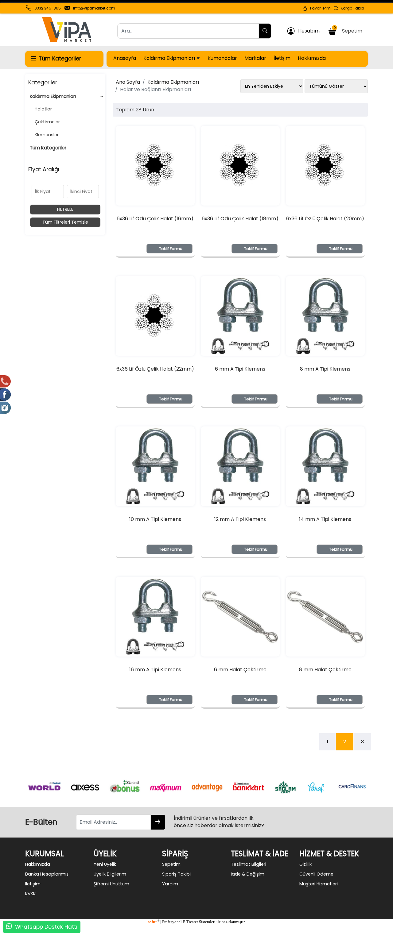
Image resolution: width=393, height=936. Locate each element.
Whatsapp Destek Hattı (46, 926)
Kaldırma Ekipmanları (169, 58)
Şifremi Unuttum (111, 884)
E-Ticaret (190, 922)
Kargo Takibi (351, 8)
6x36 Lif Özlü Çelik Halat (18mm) (240, 218)
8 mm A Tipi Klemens (325, 368)
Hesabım (307, 30)
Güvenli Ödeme (316, 874)
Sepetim (349, 29)
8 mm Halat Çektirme (325, 669)
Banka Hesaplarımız (46, 874)
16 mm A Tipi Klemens (155, 669)
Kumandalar (222, 58)
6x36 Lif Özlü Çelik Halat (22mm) (155, 368)
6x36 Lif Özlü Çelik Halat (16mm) (155, 218)
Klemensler (44, 135)
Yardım (170, 884)
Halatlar (41, 109)
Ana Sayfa (128, 82)
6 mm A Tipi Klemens (240, 368)
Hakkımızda (312, 58)
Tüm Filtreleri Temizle (65, 222)
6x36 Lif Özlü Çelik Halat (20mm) (325, 218)
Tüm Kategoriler (48, 147)
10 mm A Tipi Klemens (155, 519)
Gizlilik (305, 864)
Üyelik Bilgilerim (110, 874)
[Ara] (265, 31)
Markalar (255, 58)
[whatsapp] (9, 926)
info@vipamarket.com (94, 8)
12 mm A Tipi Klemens (240, 519)
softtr (153, 922)
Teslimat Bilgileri (248, 864)
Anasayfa (124, 58)
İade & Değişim (247, 874)
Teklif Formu (170, 248)
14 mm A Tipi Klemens (325, 519)
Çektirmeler (45, 122)
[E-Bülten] (157, 822)
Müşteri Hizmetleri (318, 884)
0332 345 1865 (47, 8)
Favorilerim (319, 8)
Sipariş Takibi (176, 874)
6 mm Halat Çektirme (240, 669)
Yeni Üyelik (105, 864)
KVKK (30, 894)
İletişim (282, 58)
